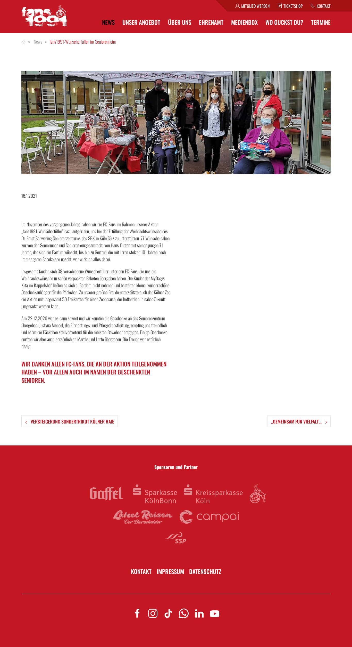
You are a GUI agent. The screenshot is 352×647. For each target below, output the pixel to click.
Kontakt (324, 6)
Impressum (170, 571)
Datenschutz (205, 571)
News (108, 22)
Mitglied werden (255, 6)
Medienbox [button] (244, 22)
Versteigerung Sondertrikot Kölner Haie (72, 421)
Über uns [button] (179, 22)
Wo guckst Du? (284, 22)
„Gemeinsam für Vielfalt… (297, 421)
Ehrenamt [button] (211, 22)
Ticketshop (293, 6)
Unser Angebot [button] (141, 22)
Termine (321, 22)
